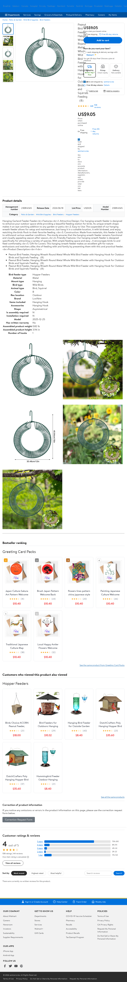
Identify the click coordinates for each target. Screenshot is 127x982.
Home (4, 19)
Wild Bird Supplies (30, 19)
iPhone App (8, 951)
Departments (14, 14)
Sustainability (9, 933)
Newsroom (8, 924)
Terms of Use (103, 916)
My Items (113, 14)
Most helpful (55, 873)
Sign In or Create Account (36, 901)
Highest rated (37, 873)
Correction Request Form (18, 819)
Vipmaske (24, 6)
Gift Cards (39, 933)
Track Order (81, 901)
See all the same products (113, 797)
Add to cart (103, 40)
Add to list (93, 91)
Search (119, 873)
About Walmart (9, 916)
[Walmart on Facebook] (5, 966)
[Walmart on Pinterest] (21, 966)
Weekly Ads (100, 901)
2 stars (40, 851)
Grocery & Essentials (53, 14)
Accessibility (71, 928)
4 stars (40, 845)
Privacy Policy (103, 920)
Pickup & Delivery (74, 14)
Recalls (69, 924)
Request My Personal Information (106, 930)
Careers (101, 14)
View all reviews (12, 863)
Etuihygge (88, 6)
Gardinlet (79, 6)
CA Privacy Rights (105, 924)
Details (106, 85)
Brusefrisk (6, 6)
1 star (40, 855)
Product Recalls (73, 933)
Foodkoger (51, 6)
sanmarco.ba (83, 151)
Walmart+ (39, 928)
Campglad (33, 6)
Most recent (19, 873)
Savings (37, 14)
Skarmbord (61, 6)
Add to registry (113, 91)
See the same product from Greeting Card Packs (102, 665)
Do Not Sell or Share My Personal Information (107, 937)
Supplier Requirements (13, 937)
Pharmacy (89, 14)
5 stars (40, 841)
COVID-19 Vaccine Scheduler (79, 916)
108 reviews (97, 106)
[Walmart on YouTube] (16, 966)
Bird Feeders (45, 19)
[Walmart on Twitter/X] (10, 966)
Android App (8, 955)
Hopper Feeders (72, 214)
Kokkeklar (118, 6)
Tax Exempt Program (75, 937)
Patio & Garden (15, 19)
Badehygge (109, 6)
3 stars (40, 848)
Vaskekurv (15, 6)
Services (27, 14)
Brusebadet (98, 6)
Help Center (62, 901)
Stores (37, 920)
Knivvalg (42, 6)
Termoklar (70, 6)
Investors (7, 928)
